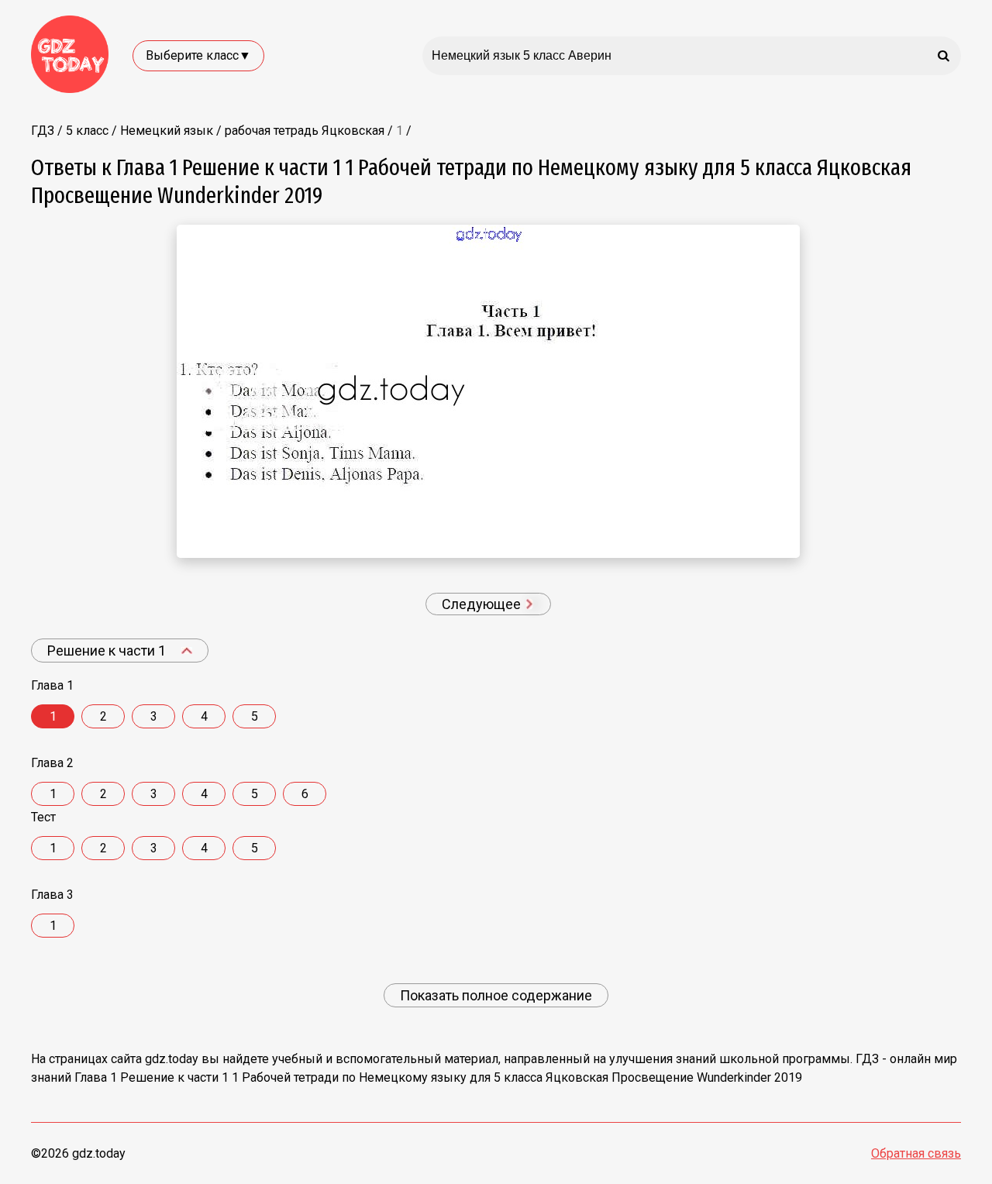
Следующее (483, 604)
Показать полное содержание (496, 995)
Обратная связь (916, 1153)
